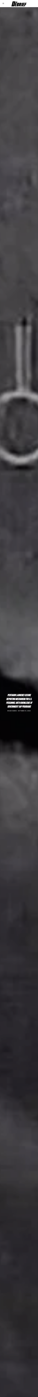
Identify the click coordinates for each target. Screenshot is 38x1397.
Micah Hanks (12, 711)
